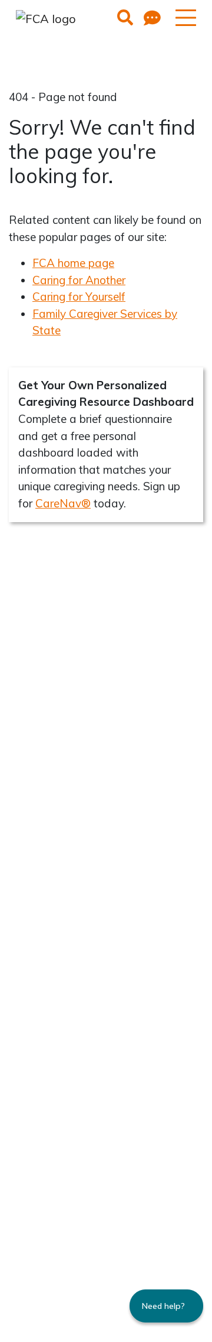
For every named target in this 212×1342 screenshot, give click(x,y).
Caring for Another (78, 280)
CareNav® (63, 503)
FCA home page (73, 263)
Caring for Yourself (78, 296)
